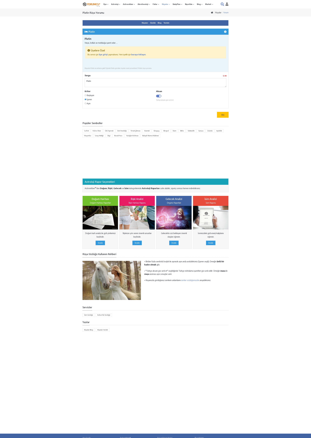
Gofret (86, 131)
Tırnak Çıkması (135, 131)
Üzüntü (209, 131)
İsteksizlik (191, 131)
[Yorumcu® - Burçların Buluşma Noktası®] (84, 4)
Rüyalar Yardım (102, 330)
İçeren (89, 99)
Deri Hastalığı (122, 131)
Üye (105, 4)
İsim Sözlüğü (88, 315)
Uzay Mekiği (99, 136)
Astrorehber (128, 4)
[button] (222, 4)
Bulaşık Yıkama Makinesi (150, 136)
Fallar (155, 4)
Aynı (88, 103)
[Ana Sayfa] (212, 12)
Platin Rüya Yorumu (93, 12)
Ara (222, 115)
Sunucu (200, 131)
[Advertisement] (155, 158)
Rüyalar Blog (88, 330)
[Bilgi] (225, 31)
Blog (199, 4)
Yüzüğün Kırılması (132, 136)
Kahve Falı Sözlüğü (103, 315)
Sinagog (156, 131)
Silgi (108, 136)
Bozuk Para (118, 136)
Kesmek (147, 131)
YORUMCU (93, 4)
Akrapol (166, 131)
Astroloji (115, 4)
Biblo (182, 131)
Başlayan (90, 95)
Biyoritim (189, 4)
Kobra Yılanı (97, 131)
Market (208, 4)
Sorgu (88, 75)
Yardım (166, 23)
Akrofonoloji (143, 4)
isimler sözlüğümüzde (190, 280)
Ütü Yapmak (109, 131)
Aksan (159, 91)
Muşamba (87, 136)
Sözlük (153, 23)
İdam (174, 131)
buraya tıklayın (138, 54)
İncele (100, 243)
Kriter (88, 91)
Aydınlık (219, 131)
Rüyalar (165, 4)
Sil (224, 76)
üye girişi (103, 54)
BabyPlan (177, 4)
